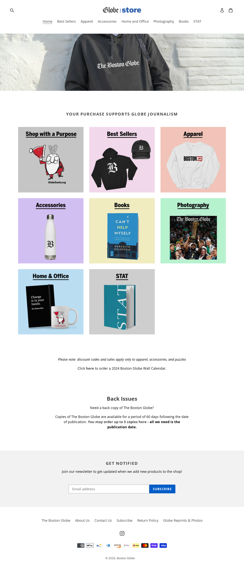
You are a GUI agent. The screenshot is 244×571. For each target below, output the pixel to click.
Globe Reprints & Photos (183, 520)
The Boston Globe (56, 520)
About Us (82, 520)
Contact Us (103, 520)
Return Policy (147, 520)
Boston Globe (126, 558)
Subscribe (124, 520)
